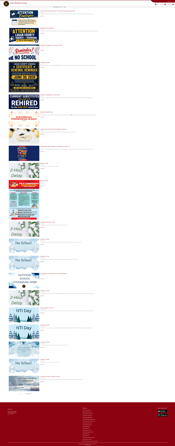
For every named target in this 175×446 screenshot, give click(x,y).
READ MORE (42, 33)
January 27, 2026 (44, 359)
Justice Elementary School (87, 422)
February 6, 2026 (44, 239)
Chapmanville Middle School (87, 417)
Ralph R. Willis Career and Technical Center (90, 441)
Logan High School (86, 428)
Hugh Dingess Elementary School (88, 437)
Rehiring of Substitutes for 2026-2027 (50, 95)
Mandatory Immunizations (47, 28)
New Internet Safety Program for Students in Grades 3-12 (55, 146)
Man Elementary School (87, 430)
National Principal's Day (46, 112)
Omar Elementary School (87, 439)
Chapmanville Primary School (88, 413)
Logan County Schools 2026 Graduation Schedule (53, 129)
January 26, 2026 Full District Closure (50, 376)
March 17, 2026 (44, 163)
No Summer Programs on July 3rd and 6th (51, 45)
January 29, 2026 (44, 325)
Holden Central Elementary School (89, 421)
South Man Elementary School (88, 432)
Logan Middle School (86, 426)
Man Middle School (86, 433)
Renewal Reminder (45, 62)
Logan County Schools (87, 410)
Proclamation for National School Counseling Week (53, 273)
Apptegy (89, 444)
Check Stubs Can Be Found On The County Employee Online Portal (57, 11)
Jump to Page (28, 393)
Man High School (86, 435)
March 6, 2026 (44, 180)
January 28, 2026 (44, 342)
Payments (169, 1)
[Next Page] (25, 393)
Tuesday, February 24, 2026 (47, 222)
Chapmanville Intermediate (87, 415)
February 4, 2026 (44, 256)
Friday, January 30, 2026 (46, 308)
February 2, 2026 (44, 290)
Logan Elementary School (87, 424)
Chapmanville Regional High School (89, 419)
